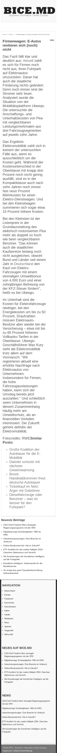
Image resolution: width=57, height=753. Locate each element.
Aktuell (28, 61)
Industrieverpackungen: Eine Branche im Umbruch (25, 664)
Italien (7, 611)
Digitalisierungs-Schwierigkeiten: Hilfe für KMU (24, 660)
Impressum (7, 751)
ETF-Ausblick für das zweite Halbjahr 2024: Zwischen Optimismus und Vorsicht (25, 723)
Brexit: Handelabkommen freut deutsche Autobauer (27, 478)
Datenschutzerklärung (23, 751)
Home (5, 34)
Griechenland (9, 607)
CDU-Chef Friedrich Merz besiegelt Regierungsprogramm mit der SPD (26, 702)
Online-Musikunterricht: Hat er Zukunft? (21, 545)
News (11, 34)
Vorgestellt (8, 630)
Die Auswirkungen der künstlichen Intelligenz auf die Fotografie (24, 730)
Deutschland (23, 264)
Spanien (7, 626)
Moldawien (8, 618)
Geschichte (9, 603)
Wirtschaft (8, 634)
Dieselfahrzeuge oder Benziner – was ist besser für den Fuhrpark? (25, 501)
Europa (7, 595)
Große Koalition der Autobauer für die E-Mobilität (24, 453)
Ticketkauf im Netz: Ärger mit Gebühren (24, 488)
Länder (7, 615)
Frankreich (8, 599)
